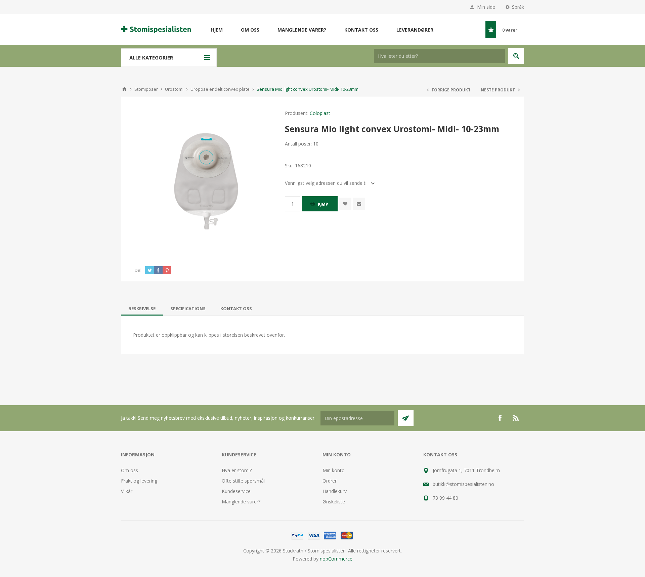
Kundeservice (236, 491)
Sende (406, 418)
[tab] (142, 308)
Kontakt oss (236, 308)
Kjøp (323, 204)
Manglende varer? (241, 501)
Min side (486, 7)
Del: (138, 270)
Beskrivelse (142, 308)
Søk (516, 56)
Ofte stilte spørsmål (243, 481)
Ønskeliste (333, 501)
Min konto (333, 470)
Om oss (129, 470)
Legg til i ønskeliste (345, 204)
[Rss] (516, 418)
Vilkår (126, 491)
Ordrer (329, 481)
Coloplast (320, 113)
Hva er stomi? (237, 470)
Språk (518, 7)
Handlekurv (334, 491)
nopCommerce (336, 558)
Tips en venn (359, 204)
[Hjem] (124, 89)
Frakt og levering (139, 481)
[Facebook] (499, 418)
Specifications (188, 308)
